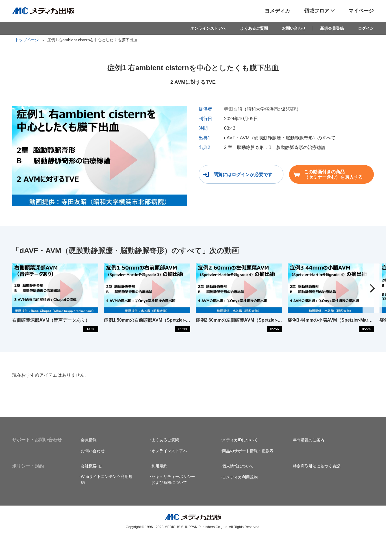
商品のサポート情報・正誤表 (248, 451)
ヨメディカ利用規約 (240, 477)
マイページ (361, 11)
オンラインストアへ (208, 28)
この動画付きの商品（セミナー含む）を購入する (333, 174)
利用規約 (159, 466)
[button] (372, 288)
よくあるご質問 (254, 28)
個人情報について (238, 466)
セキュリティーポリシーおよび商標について (173, 479)
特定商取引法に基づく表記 (316, 466)
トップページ (27, 40)
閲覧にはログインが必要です (243, 174)
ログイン (366, 28)
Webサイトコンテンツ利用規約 (107, 479)
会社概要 (89, 466)
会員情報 (89, 440)
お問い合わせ (294, 28)
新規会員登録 (332, 28)
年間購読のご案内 (308, 440)
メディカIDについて (240, 440)
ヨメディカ (277, 11)
